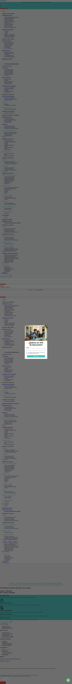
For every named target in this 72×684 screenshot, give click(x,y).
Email (27, 347)
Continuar (36, 356)
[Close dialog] (46, 325)
